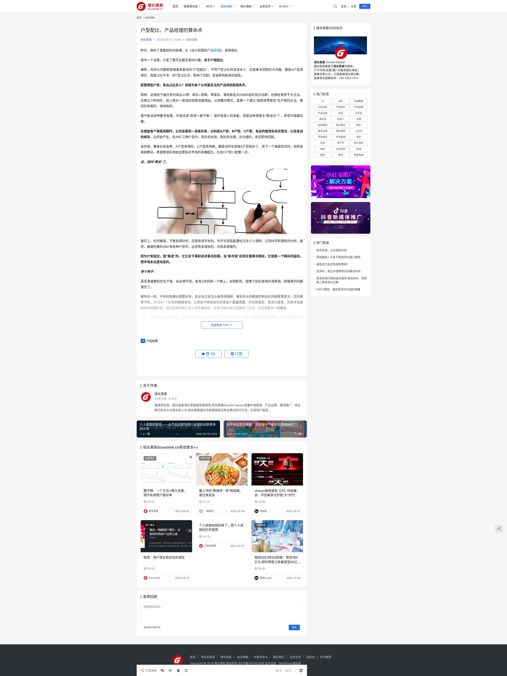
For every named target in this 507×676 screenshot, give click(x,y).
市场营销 (261, 458)
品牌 (358, 119)
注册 (353, 6)
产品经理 (213, 50)
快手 (358, 136)
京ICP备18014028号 (251, 663)
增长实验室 (208, 657)
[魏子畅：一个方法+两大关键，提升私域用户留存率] (166, 469)
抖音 (322, 142)
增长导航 (245, 6)
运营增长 (150, 458)
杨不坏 (340, 142)
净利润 (322, 119)
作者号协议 (261, 657)
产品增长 (340, 107)
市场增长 (322, 136)
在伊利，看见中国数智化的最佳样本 (338, 271)
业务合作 (265, 6)
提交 (294, 627)
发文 (364, 6)
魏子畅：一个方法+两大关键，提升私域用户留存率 (165, 493)
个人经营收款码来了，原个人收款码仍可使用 (221, 527)
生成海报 (150, 670)
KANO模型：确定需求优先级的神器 (338, 289)
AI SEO (283, 6)
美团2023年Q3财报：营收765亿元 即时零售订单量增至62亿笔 (276, 559)
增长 (358, 125)
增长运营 (322, 131)
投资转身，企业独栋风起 (331, 250)
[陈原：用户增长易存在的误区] (166, 536)
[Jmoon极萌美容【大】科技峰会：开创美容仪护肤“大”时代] (277, 469)
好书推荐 (325, 657)
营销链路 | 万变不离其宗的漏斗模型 (338, 257)
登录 (343, 6)
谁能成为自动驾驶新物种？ (333, 264)
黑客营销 (358, 155)
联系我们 (278, 657)
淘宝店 (310, 657)
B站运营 (322, 107)
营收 (322, 155)
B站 (341, 101)
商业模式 (340, 125)
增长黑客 (146, 39)
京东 (340, 113)
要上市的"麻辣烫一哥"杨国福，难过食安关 (221, 493)
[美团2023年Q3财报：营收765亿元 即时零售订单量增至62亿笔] (277, 536)
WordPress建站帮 (290, 663)
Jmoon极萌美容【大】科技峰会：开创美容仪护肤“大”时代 (275, 493)
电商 (322, 149)
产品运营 (322, 113)
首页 (175, 6)
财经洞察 (226, 6)
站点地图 (242, 657)
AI (322, 101)
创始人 (340, 119)
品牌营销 (322, 125)
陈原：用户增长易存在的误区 (164, 557)
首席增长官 (191, 6)
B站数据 (358, 101)
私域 (358, 149)
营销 (340, 155)
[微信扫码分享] (162, 670)
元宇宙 (358, 113)
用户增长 (150, 525)
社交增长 (340, 149)
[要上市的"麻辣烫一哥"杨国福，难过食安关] (222, 469)
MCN (209, 6)
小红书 (358, 131)
